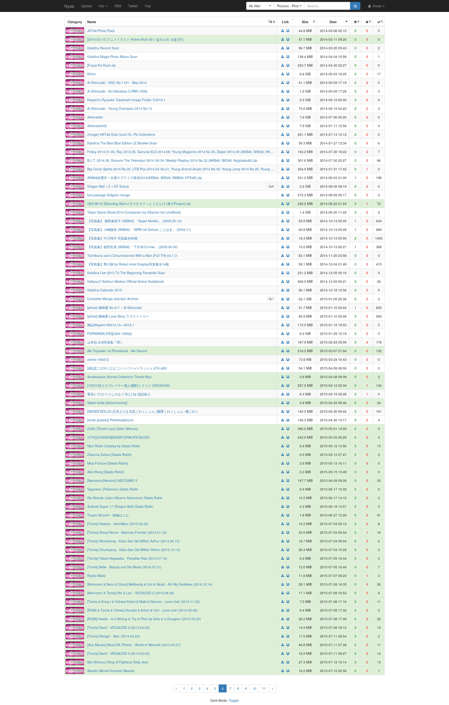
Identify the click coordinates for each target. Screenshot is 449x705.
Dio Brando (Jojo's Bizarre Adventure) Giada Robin (125, 497)
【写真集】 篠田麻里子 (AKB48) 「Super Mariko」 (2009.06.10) (134, 220)
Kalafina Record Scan (103, 48)
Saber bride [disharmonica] (107, 402)
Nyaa (69, 6)
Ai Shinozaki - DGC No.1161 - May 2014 (117, 82)
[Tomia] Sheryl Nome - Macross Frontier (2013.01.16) (127, 532)
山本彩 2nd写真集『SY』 (105, 342)
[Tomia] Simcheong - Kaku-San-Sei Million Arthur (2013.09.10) (133, 541)
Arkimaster (95, 117)
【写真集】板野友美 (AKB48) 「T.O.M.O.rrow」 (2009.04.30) (132, 246)
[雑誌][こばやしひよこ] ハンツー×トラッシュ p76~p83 (127, 368)
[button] (260, 6)
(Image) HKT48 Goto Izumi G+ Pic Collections (121, 134)
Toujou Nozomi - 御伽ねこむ (108, 515)
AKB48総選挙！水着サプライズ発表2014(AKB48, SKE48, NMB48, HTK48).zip (144, 177)
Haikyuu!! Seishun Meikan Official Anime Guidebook (125, 281)
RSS (118, 6)
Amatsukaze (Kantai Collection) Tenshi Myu (119, 376)
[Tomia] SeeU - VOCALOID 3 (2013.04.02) (118, 627)
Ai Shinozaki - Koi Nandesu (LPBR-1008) (117, 91)
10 (254, 688)
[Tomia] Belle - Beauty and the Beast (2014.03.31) (124, 567)
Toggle (234, 700)
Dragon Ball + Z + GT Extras (108, 186)
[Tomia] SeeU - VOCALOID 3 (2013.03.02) (118, 653)
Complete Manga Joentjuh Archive (112, 298)
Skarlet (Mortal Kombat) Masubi (110, 670)
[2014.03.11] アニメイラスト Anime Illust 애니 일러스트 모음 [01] (135, 39)
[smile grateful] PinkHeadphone (110, 420)
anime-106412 (98, 359)
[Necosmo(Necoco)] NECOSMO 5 (112, 480)
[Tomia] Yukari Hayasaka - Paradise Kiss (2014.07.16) (127, 558)
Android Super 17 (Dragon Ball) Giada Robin (120, 506)
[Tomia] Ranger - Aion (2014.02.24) (113, 636)
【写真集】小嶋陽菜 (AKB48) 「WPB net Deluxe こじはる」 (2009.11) (139, 229)
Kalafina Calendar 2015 (104, 290)
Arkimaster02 (97, 125)
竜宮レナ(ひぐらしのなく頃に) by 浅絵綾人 (119, 394)
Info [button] (102, 6)
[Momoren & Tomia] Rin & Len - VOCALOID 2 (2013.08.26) (130, 592)
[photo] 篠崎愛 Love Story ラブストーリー (118, 316)
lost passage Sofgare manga (108, 195)
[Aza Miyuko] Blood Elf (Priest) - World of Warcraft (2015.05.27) (134, 644)
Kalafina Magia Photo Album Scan (112, 56)
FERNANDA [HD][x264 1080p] (109, 333)
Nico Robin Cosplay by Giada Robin (113, 446)
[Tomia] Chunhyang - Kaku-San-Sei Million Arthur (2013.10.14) (133, 549)
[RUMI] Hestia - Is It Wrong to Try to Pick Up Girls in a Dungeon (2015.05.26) (144, 618)
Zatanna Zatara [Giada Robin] (109, 454)
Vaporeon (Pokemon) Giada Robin (112, 489)
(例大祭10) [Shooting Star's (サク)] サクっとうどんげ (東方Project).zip (139, 203)
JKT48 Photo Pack (101, 30)
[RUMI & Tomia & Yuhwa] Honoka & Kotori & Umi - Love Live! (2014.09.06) (142, 610)
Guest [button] (377, 6)
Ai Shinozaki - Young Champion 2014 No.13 (119, 108)
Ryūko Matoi (96, 575)
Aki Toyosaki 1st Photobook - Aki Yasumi (117, 350)
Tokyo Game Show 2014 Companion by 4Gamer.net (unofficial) (134, 212)
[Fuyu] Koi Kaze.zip (101, 65)
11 (264, 688)
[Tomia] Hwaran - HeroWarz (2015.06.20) (117, 523)
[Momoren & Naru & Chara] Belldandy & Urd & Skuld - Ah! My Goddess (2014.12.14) (149, 584)
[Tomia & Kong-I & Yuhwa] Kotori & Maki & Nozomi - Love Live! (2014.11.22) (143, 601)
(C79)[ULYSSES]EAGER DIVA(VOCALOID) (118, 437)
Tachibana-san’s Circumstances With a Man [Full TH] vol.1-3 (132, 255)
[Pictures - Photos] (74, 30)
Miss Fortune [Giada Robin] (107, 463)
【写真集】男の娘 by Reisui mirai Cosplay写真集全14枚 (128, 264)
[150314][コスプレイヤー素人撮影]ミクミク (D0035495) (128, 385)
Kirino (91, 74)
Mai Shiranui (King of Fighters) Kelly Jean (117, 662)
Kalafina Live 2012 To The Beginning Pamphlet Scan (126, 272)
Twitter (133, 6)
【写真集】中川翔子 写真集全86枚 (112, 238)
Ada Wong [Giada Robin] (105, 471)
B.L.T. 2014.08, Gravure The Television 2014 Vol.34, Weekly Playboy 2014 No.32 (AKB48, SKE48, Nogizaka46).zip (172, 160)
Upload (86, 6)
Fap (148, 6)
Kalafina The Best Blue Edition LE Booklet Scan (122, 143)
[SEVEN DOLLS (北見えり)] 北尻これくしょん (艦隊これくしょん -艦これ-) (142, 411)
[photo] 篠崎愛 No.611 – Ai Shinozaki (114, 307)
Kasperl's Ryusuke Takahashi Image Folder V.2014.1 (126, 99)
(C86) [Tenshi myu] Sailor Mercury (112, 428)
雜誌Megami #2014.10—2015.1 (110, 324)
